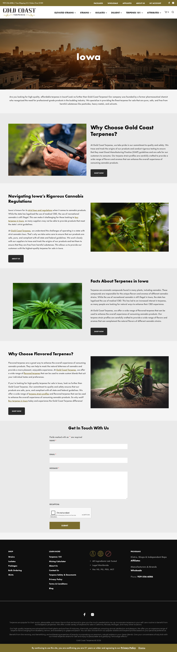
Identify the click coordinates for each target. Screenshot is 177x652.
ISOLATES (100, 12)
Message (54, 468)
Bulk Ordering (15, 570)
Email (53, 454)
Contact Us (54, 570)
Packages (98, 3)
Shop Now (99, 173)
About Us (140, 3)
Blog (51, 588)
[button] (167, 12)
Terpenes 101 (133, 12)
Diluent (115, 12)
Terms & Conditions (58, 583)
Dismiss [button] (141, 647)
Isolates (12, 561)
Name (53, 440)
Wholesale (113, 3)
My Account (155, 3)
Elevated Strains (64, 12)
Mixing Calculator (57, 561)
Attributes (153, 12)
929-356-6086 (145, 576)
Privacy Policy (55, 579)
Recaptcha (54, 504)
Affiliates (127, 3)
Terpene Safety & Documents (62, 574)
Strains (84, 12)
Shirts (11, 574)
